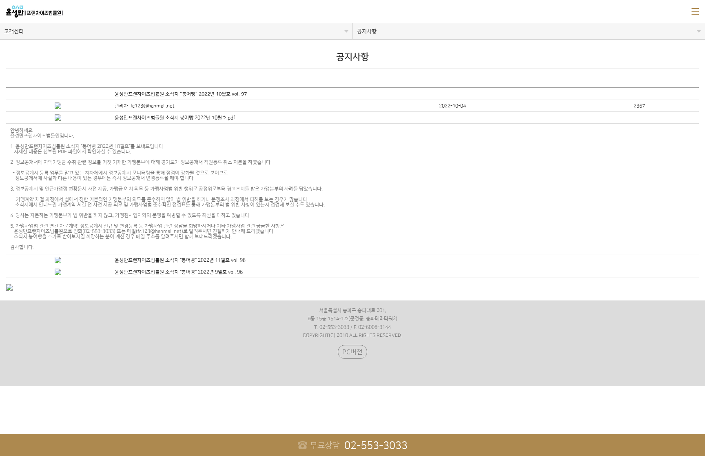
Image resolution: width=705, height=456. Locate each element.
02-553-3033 (359, 445)
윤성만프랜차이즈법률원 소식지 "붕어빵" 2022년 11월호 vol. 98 (180, 260)
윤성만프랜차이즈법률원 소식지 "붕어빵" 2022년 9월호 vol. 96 (179, 272)
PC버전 (352, 352)
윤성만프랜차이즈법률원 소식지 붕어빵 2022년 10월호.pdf (175, 117)
